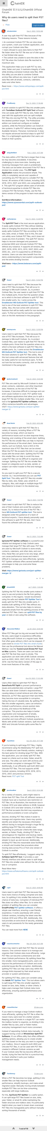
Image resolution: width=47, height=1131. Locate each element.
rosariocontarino (13, 944)
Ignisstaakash (12, 379)
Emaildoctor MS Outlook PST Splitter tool (20, 302)
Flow (8, 25)
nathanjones (11, 219)
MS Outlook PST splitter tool (19, 512)
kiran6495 (11, 587)
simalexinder (12, 31)
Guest (9, 280)
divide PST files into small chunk (27, 644)
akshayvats (11, 329)
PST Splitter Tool (32, 599)
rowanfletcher (12, 1007)
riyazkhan (10, 741)
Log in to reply (38, 25)
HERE (25, 930)
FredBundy (11, 103)
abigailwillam (12, 153)
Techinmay (11, 1074)
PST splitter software (23, 908)
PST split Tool (18, 776)
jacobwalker (11, 790)
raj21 (9, 888)
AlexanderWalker (13, 629)
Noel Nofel (11, 423)
